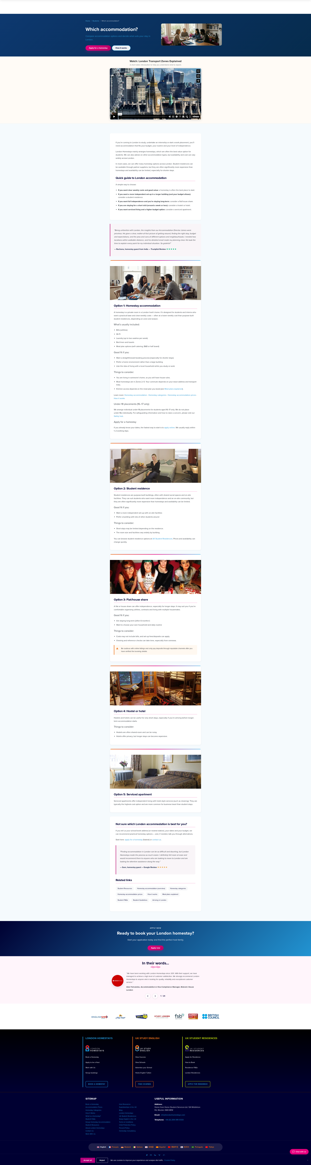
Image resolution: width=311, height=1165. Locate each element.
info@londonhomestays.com (173, 1112)
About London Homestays (95, 1125)
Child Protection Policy (127, 1122)
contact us (156, 839)
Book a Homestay (92, 1054)
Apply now (155, 948)
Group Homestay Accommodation (98, 1119)
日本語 (151, 1144)
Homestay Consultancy (127, 1128)
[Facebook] (146, 1152)
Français (115, 1144)
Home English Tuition (143, 1070)
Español (162, 1144)
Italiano (140, 1144)
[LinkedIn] (155, 1152)
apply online (169, 427)
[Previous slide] (148, 993)
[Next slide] (155, 993)
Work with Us (90, 1065)
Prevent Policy (124, 1125)
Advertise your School (143, 1065)
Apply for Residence (192, 1054)
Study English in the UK (127, 1116)
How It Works (90, 1110)
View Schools (140, 1059)
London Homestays (99, 1035)
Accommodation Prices (94, 1104)
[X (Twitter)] (159, 1152)
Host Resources (124, 1101)
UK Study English (147, 1035)
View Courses (140, 1054)
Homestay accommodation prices (182, 395)
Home (88, 21)
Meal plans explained (173, 389)
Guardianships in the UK (128, 1104)
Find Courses (144, 1081)
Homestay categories (157, 395)
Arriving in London (159, 900)
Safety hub (118, 416)
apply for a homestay (134, 839)
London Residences (192, 1070)
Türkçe (211, 1144)
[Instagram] (151, 1152)
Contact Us (90, 1128)
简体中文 (174, 1144)
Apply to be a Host (92, 1059)
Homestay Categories (93, 1107)
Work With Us (90, 1131)
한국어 (186, 1144)
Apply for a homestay (98, 48)
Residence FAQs (191, 1065)
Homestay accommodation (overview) (151, 888)
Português (199, 1144)
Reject (102, 1160)
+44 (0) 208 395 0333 (174, 1117)
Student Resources (125, 888)
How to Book (190, 1059)
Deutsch (127, 1144)
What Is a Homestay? (93, 1113)
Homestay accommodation (135, 395)
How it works (121, 48)
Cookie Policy (169, 1160)
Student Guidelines (140, 900)
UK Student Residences (162, 539)
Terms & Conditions (126, 1119)
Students (95, 21)
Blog (120, 1107)
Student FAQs (123, 900)
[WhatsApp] (164, 1152)
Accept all (88, 1160)
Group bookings (92, 1070)
